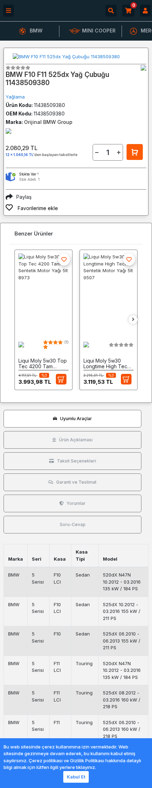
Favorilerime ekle (37, 208)
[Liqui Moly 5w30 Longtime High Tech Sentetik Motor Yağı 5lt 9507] (108, 292)
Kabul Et (76, 777)
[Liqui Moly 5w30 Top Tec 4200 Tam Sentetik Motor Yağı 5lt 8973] (43, 292)
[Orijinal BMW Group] (143, 67)
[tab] (72, 419)
